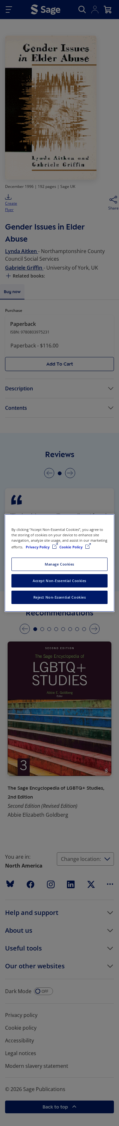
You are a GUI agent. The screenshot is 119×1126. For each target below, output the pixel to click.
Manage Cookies (59, 564)
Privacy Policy (38, 547)
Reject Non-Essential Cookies (59, 597)
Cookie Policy (71, 547)
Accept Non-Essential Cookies (59, 580)
